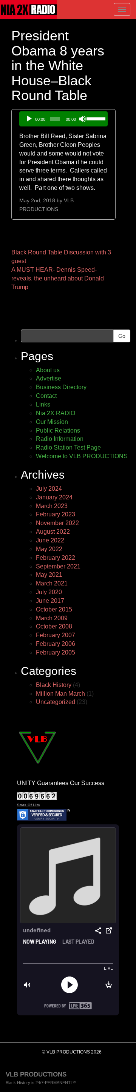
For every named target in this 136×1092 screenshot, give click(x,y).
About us (48, 370)
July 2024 (49, 488)
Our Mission (52, 422)
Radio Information (59, 439)
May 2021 (49, 574)
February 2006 (55, 644)
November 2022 (57, 523)
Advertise (48, 378)
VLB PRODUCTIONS (36, 1074)
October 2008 (54, 626)
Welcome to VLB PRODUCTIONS (82, 456)
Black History (53, 685)
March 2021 (52, 583)
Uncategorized (55, 702)
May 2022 (49, 549)
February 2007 (55, 635)
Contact (46, 396)
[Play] (29, 119)
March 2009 (52, 618)
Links (43, 404)
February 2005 (55, 652)
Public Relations (58, 430)
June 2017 (50, 601)
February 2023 (55, 514)
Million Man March (60, 693)
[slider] (95, 118)
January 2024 (54, 497)
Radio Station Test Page (68, 447)
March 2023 (52, 506)
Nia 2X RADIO (55, 413)
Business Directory (61, 387)
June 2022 (50, 540)
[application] (63, 118)
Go (121, 336)
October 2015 (54, 609)
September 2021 (58, 566)
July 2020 (49, 592)
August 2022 (53, 531)
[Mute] (82, 119)
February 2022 (55, 557)
